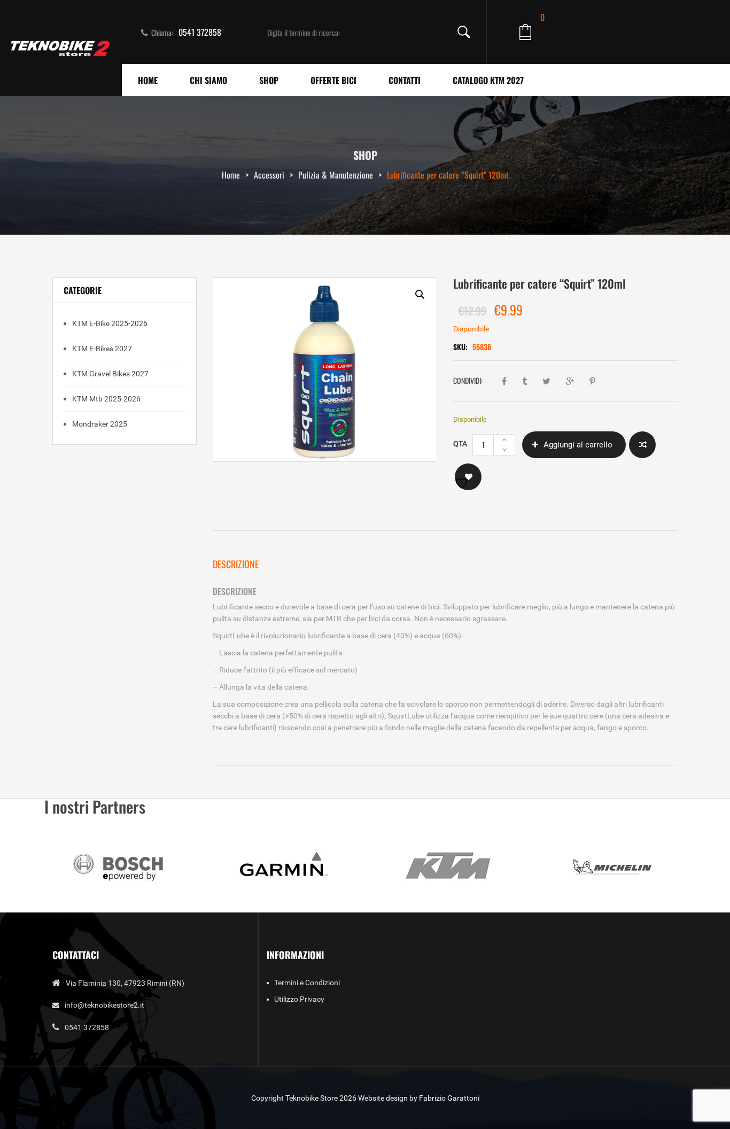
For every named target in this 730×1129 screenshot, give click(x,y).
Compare (642, 444)
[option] (325, 369)
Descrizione (236, 564)
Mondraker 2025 (99, 424)
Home (231, 174)
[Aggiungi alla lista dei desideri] (468, 476)
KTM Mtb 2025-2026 (106, 399)
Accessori (269, 174)
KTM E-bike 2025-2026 (109, 323)
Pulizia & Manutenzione (335, 174)
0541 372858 (199, 32)
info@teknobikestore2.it (104, 1005)
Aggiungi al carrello (577, 445)
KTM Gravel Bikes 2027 (110, 373)
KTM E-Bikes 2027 (101, 348)
